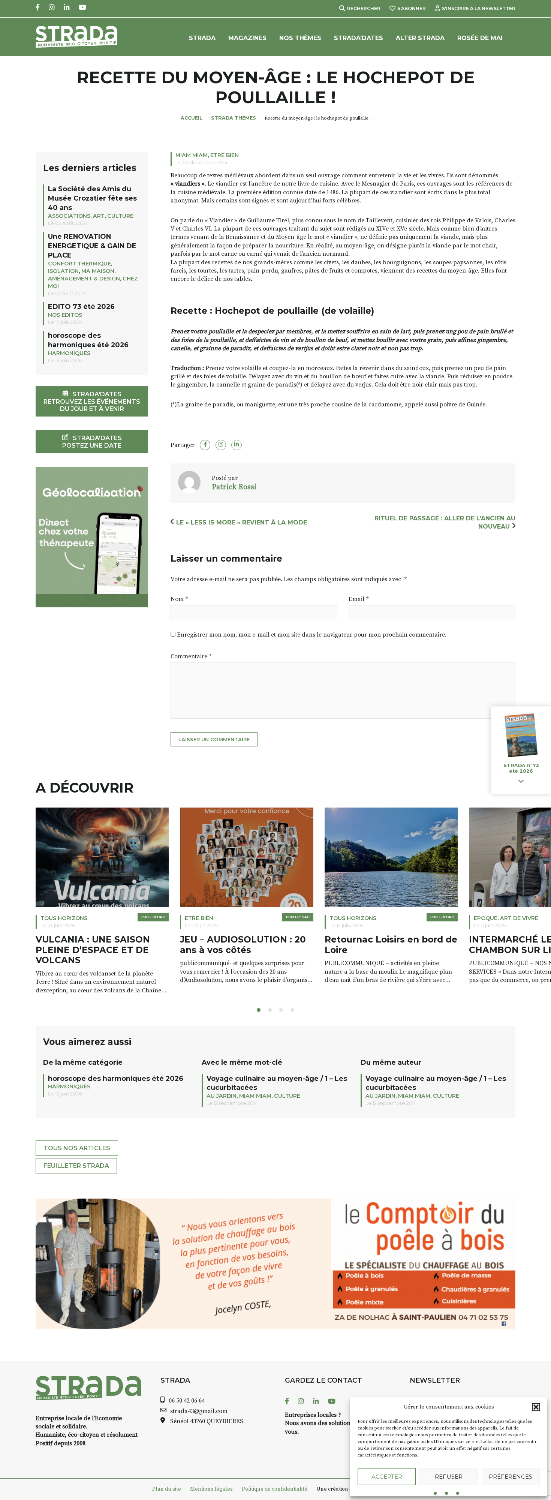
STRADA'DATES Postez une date (92, 442)
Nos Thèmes (300, 38)
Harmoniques (69, 353)
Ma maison (97, 271)
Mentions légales (211, 1489)
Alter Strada (420, 38)
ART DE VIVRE (375, 918)
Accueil (191, 118)
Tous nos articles (76, 1148)
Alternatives (495, 918)
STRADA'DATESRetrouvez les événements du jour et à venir (91, 401)
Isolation (63, 271)
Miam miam (191, 155)
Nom (179, 599)
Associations (69, 216)
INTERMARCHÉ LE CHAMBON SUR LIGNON (380, 945)
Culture (120, 216)
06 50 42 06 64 (187, 1400)
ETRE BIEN (224, 155)
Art (99, 216)
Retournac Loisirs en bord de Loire (246, 945)
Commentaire (191, 656)
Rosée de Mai (480, 38)
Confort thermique (79, 263)
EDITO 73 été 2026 (81, 306)
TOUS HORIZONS (208, 918)
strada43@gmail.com (199, 1411)
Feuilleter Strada (76, 1165)
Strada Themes (233, 118)
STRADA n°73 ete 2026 (521, 768)
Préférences (510, 1476)
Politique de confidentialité (274, 1489)
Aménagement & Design (84, 278)
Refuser (449, 1476)
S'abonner (411, 8)
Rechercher (363, 8)
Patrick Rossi (234, 487)
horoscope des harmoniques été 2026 (115, 1078)
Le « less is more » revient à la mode (241, 522)
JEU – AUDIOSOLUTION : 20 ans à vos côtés (99, 945)
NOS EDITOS (65, 315)
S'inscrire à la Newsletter (478, 8)
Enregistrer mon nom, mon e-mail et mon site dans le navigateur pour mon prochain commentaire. (311, 634)
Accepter (386, 1476)
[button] (536, 1407)
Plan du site (166, 1489)
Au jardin (222, 1095)
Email (358, 599)
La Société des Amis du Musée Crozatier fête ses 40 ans (92, 198)
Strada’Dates (358, 38)
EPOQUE (341, 918)
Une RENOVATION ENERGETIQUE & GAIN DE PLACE (92, 245)
